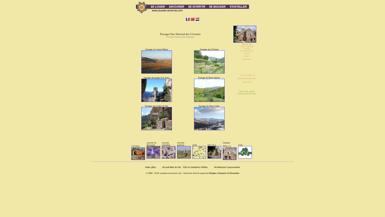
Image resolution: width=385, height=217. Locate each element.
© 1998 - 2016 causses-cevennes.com (163, 173)
